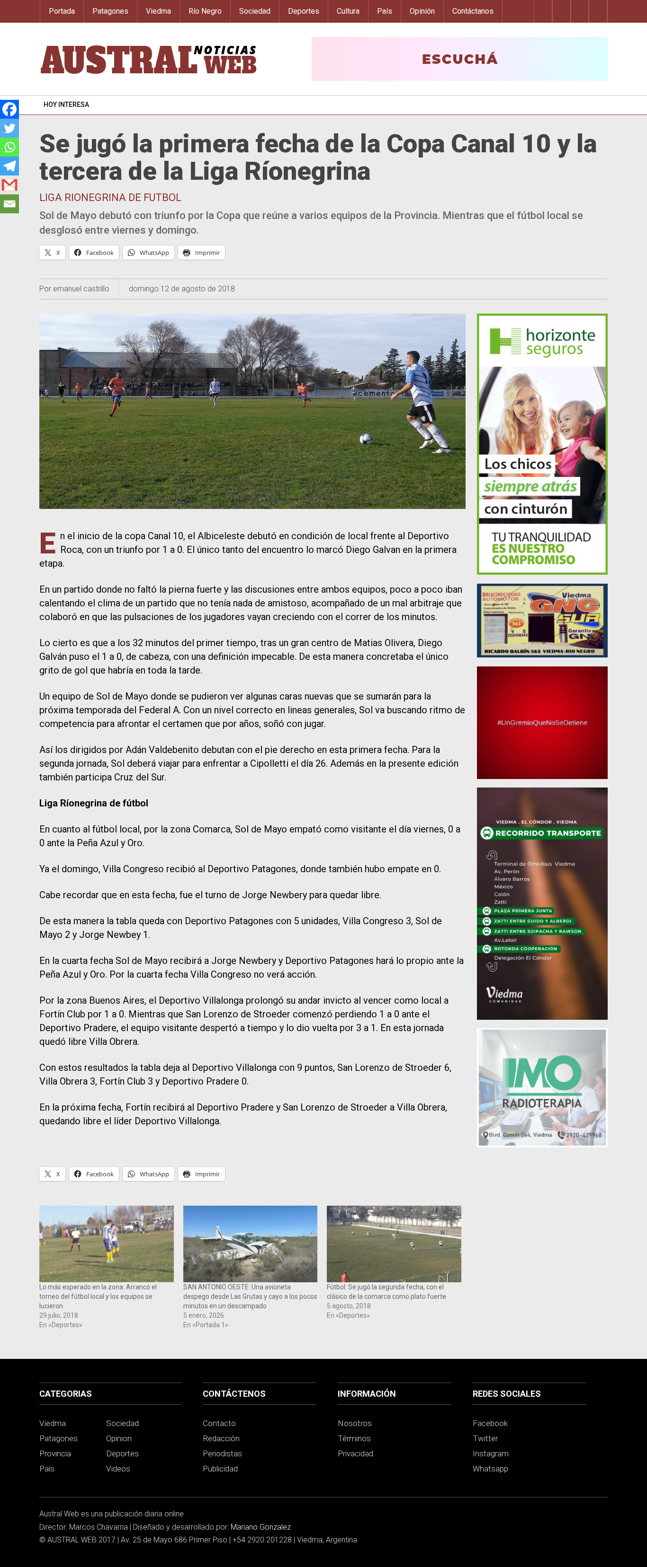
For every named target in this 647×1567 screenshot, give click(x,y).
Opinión (422, 11)
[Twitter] (9, 128)
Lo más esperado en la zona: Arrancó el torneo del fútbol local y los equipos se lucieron (98, 1296)
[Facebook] (9, 109)
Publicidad (220, 1468)
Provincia (55, 1453)
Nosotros (355, 1423)
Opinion (119, 1438)
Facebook (490, 1423)
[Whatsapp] (9, 147)
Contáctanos (473, 11)
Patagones (110, 11)
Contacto (219, 1423)
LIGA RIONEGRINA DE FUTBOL (110, 197)
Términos (354, 1438)
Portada (62, 11)
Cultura (348, 11)
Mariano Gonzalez (261, 1527)
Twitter (485, 1438)
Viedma (158, 11)
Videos (118, 1468)
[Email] (9, 203)
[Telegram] (9, 166)
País (384, 11)
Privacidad (355, 1453)
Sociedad (254, 11)
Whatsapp (490, 1468)
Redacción (221, 1438)
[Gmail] (9, 184)
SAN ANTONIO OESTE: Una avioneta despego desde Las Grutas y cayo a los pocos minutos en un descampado (250, 1296)
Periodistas (222, 1453)
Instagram (491, 1453)
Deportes (303, 11)
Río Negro (205, 11)
